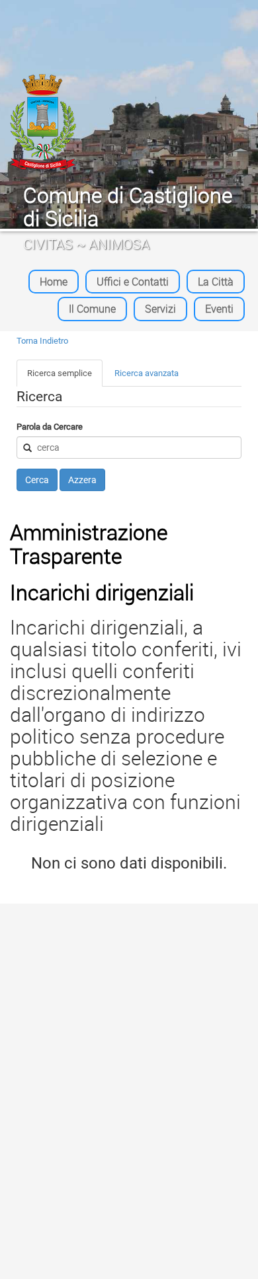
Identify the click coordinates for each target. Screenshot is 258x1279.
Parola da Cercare (50, 427)
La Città (216, 281)
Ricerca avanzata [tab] (146, 373)
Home (53, 281)
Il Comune (92, 308)
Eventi (219, 308)
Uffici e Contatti (133, 281)
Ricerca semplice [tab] (59, 373)
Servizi (160, 308)
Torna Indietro (42, 341)
